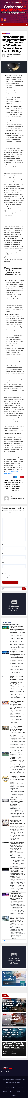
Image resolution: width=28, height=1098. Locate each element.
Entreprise (13, 1087)
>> (7, 940)
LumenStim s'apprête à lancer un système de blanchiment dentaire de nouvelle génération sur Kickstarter (16, 896)
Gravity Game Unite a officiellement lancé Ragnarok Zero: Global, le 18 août (17, 822)
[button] (20, 24)
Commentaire (6, 516)
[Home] (2, 25)
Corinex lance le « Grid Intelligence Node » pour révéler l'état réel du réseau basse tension (17, 802)
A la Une (3, 33)
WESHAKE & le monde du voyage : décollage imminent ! (8, 484)
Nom (3, 544)
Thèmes (23, 1091)
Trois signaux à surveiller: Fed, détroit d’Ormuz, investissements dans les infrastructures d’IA (13, 1002)
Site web (4, 562)
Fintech (8, 33)
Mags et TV (12, 1091)
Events (18, 1091)
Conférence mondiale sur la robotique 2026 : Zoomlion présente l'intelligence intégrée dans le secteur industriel (17, 920)
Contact (14, 1095)
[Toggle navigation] (11, 25)
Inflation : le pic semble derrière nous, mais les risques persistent (12, 1018)
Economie (10, 1014)
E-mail (4, 553)
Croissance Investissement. (16, 1082)
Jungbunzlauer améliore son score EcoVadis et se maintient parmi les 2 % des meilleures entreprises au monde (17, 779)
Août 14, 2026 (8, 1007)
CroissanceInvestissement (14, 54)
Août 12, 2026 (8, 1022)
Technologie (4, 1091)
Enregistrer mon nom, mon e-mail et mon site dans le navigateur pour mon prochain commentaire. (13, 576)
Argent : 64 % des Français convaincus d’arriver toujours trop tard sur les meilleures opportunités (13, 1031)
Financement (20, 1087)
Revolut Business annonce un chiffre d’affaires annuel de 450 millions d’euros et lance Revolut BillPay (14, 44)
